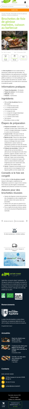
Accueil (3, 13)
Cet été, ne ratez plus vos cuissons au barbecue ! (19, 358)
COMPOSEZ (7, 1)
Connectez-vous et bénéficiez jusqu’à (15, 404)
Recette (8, 13)
